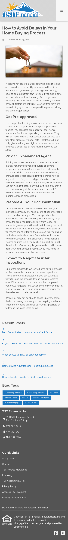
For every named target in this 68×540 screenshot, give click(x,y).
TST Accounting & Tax (13, 481)
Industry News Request (14, 497)
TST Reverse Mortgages (14, 469)
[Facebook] (56, 533)
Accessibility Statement (14, 492)
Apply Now (8, 458)
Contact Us (7, 464)
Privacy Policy (9, 486)
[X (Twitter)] (63, 533)
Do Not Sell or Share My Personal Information (25, 507)
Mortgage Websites (24, 523)
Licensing (7, 475)
